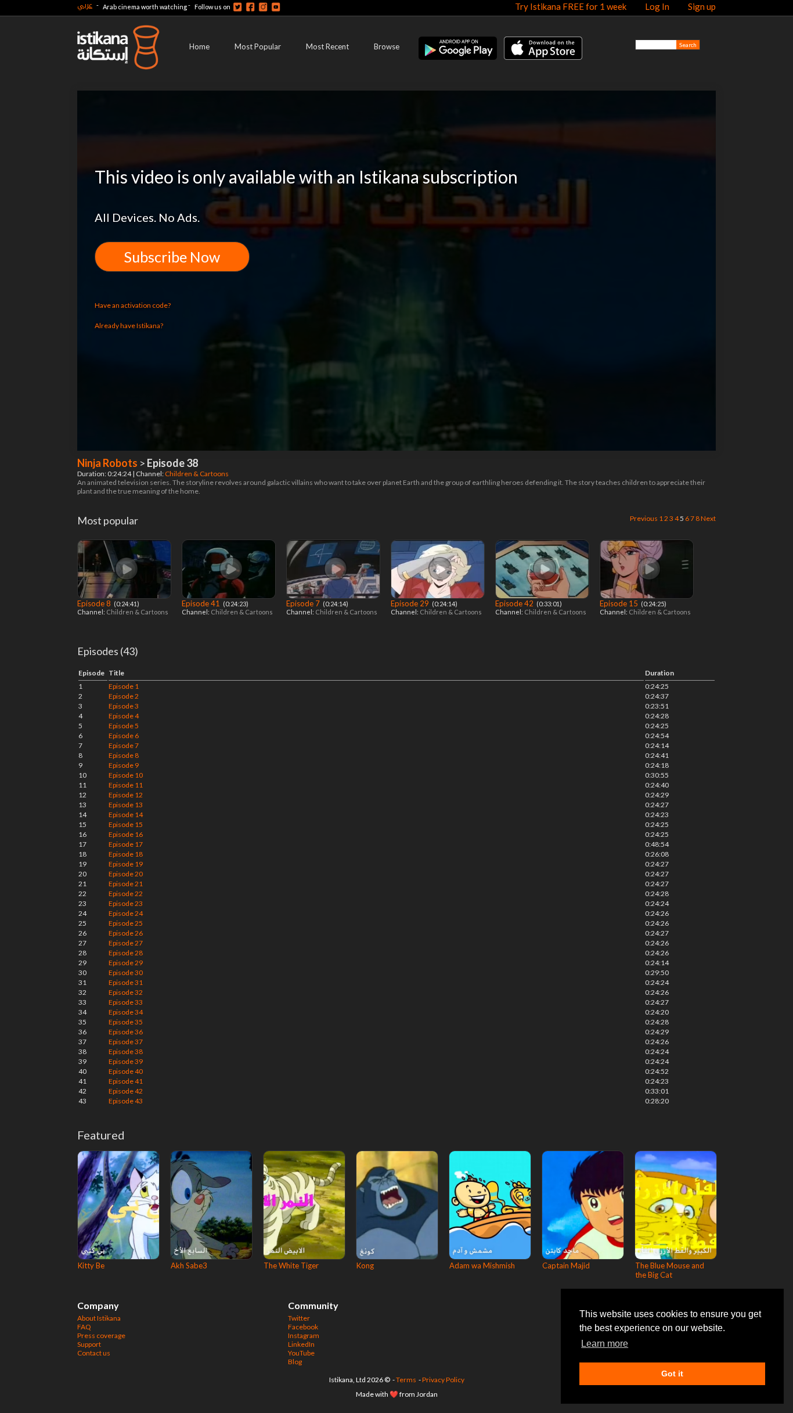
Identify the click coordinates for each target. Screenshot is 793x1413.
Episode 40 (126, 1071)
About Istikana (99, 1318)
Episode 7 (304, 603)
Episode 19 (126, 864)
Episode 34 (126, 1012)
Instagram (303, 1335)
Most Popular (258, 46)
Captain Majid (566, 1265)
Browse (386, 46)
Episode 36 (126, 1031)
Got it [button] (672, 1373)
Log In (657, 6)
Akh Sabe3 (189, 1265)
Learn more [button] (604, 1344)
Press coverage (101, 1335)
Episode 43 (126, 1100)
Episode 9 (124, 765)
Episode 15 (620, 603)
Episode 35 (126, 1021)
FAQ (84, 1326)
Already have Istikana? (129, 325)
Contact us (93, 1353)
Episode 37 (126, 1041)
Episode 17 (126, 844)
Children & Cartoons (197, 473)
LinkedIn (301, 1344)
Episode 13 (126, 804)
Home (199, 46)
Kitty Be (91, 1265)
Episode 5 (124, 725)
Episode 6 (124, 735)
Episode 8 (95, 603)
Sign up (702, 6)
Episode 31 (126, 982)
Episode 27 (126, 943)
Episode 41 (202, 603)
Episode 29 (411, 603)
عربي (84, 5)
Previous (644, 518)
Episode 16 (126, 834)
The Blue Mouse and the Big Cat (669, 1270)
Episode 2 (124, 696)
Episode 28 (126, 952)
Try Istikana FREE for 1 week (570, 6)
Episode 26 (126, 933)
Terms (406, 1379)
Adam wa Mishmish (482, 1265)
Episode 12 (126, 794)
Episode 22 (126, 893)
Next (708, 518)
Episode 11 (126, 785)
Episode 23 (126, 903)
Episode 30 (126, 972)
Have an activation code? (133, 305)
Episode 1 (124, 686)
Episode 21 (126, 883)
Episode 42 (515, 603)
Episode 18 (126, 854)
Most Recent (327, 46)
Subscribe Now (172, 256)
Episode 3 (124, 706)
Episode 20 (126, 873)
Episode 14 (126, 814)
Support (89, 1344)
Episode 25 (126, 923)
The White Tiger (291, 1265)
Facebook (303, 1326)
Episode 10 (126, 775)
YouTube (301, 1353)
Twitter (299, 1318)
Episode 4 (124, 715)
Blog (295, 1361)
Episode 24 (126, 913)
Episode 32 (126, 992)
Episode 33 (126, 1002)
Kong (365, 1265)
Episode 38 (126, 1051)
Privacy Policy (443, 1379)
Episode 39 (126, 1061)
